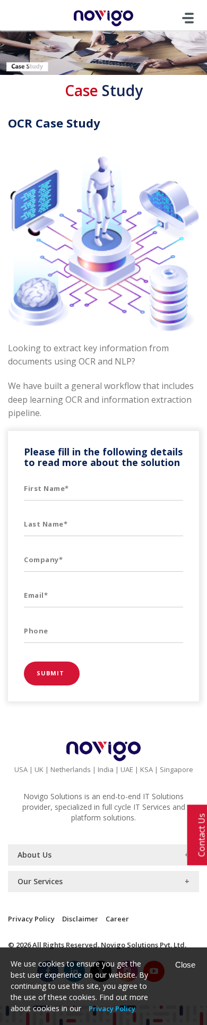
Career (117, 919)
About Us (34, 855)
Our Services (40, 881)
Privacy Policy (31, 919)
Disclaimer (80, 919)
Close (185, 964)
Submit (52, 673)
